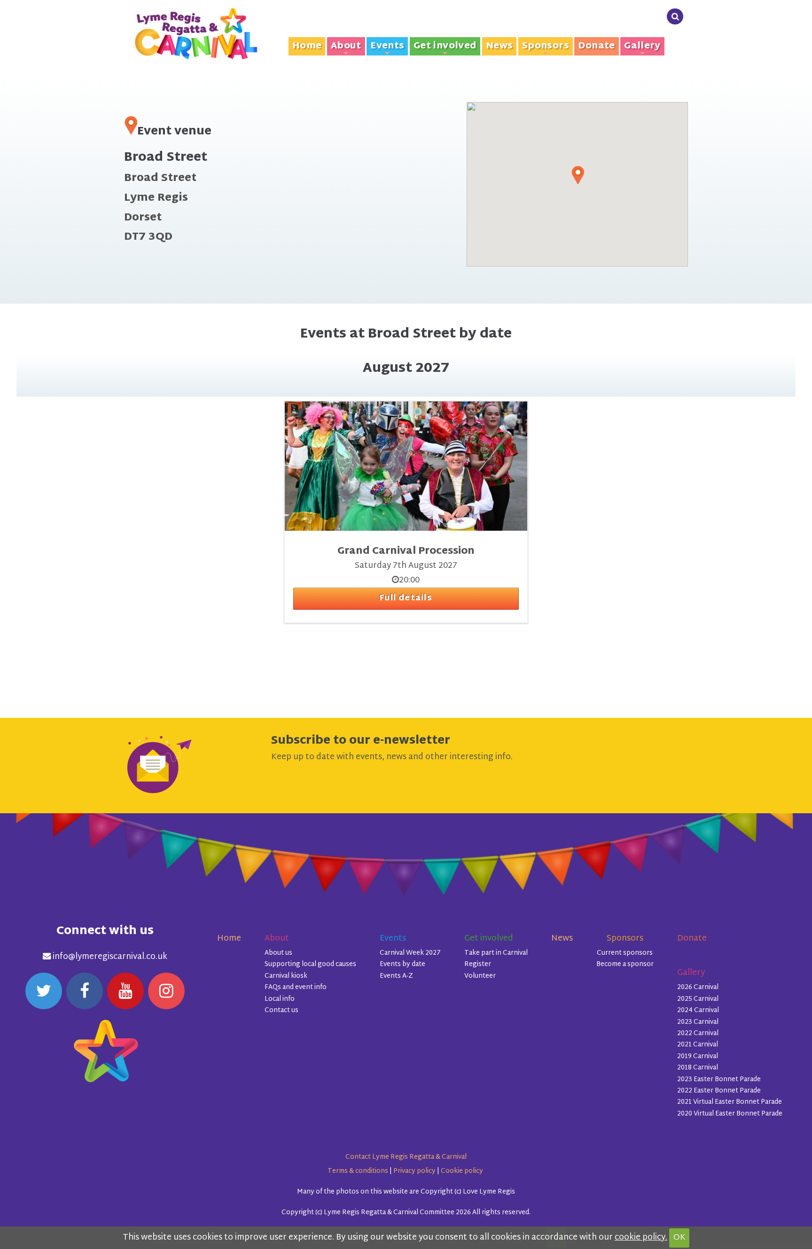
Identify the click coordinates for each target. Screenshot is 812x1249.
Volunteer (480, 976)
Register (477, 964)
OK (679, 1237)
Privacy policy (414, 1171)
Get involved (445, 46)
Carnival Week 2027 (410, 953)
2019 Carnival (697, 1056)
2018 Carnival (697, 1068)
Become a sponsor (625, 964)
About (346, 46)
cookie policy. (641, 1237)
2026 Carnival (697, 987)
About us (278, 953)
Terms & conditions (358, 1171)
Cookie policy (462, 1171)
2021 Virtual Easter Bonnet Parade (729, 1102)
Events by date (402, 964)
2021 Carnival (697, 1045)
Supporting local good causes (310, 964)
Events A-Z (396, 976)
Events (387, 46)
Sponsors (545, 46)
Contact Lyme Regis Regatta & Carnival (406, 1157)
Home (307, 46)
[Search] (675, 16)
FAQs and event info (296, 987)
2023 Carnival (697, 1022)
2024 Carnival (698, 1010)
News (499, 46)
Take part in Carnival (496, 953)
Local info (280, 999)
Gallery (642, 46)
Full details (406, 598)
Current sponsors (625, 953)
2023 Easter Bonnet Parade (719, 1079)
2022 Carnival (697, 1033)
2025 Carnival (697, 999)
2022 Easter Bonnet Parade (719, 1091)
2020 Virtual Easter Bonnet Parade (729, 1114)
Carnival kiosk (286, 976)
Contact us (281, 1010)
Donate (596, 46)
